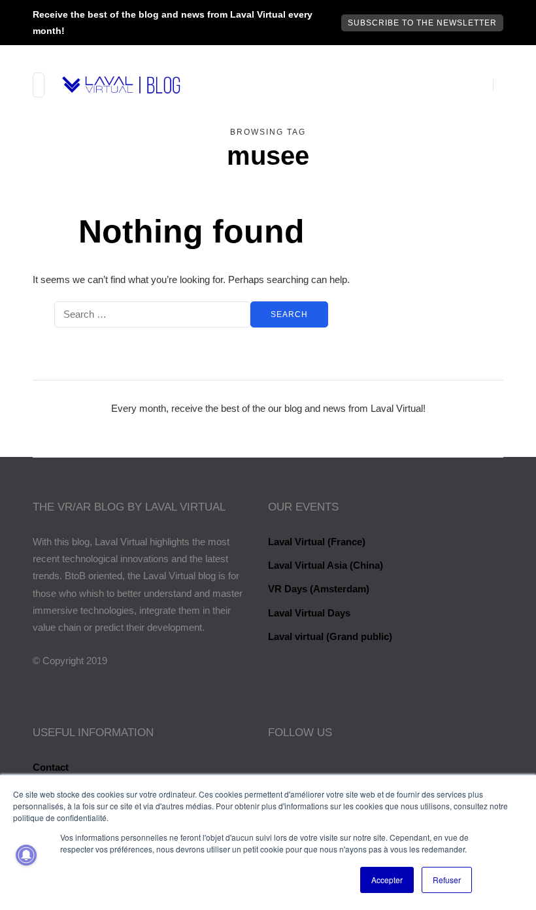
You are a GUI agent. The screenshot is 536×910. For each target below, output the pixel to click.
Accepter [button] (387, 879)
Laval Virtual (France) (316, 541)
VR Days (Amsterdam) (318, 588)
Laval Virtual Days (309, 612)
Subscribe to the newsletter (422, 22)
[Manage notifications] (26, 855)
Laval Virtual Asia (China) (325, 565)
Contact (51, 767)
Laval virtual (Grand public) (330, 636)
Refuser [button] (447, 879)
